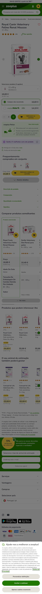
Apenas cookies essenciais (21, 590)
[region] (21, 567)
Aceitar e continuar (21, 583)
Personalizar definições (21, 577)
